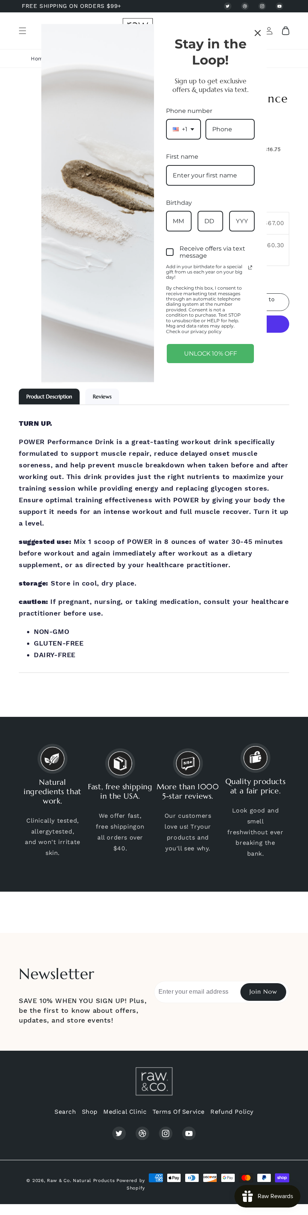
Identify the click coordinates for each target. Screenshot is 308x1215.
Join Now (263, 991)
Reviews (102, 396)
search (65, 1111)
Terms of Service (178, 1111)
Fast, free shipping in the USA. (120, 791)
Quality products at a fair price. (255, 786)
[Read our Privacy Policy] (250, 267)
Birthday (179, 202)
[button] (22, 31)
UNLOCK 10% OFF (210, 353)
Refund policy (232, 1111)
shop (90, 1111)
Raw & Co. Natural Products (81, 1180)
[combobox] (183, 129)
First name (182, 156)
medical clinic (124, 1111)
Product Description (49, 396)
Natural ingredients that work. (53, 792)
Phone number (189, 110)
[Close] (258, 33)
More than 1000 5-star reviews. (188, 791)
